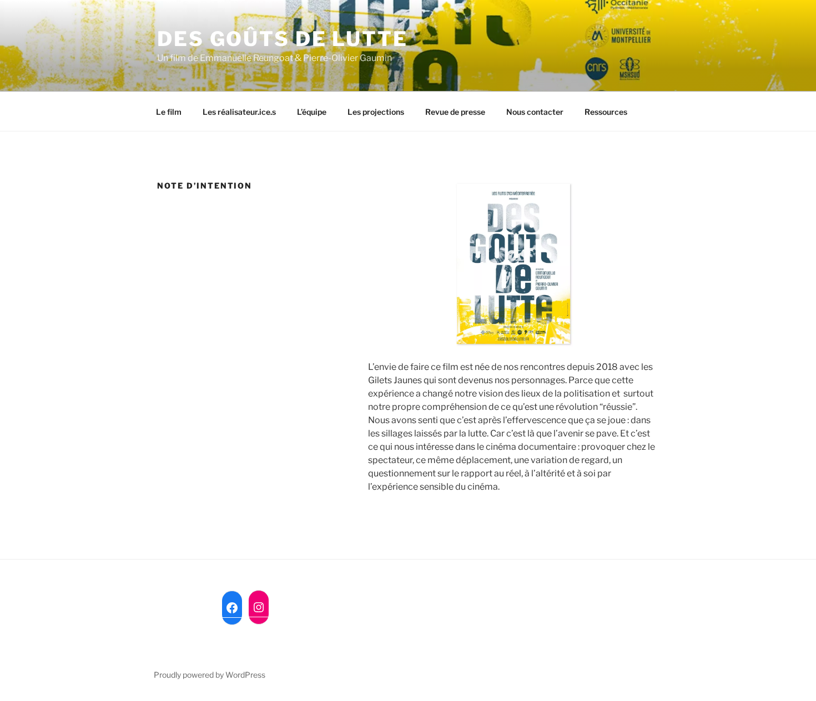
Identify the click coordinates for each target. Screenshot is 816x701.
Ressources (606, 111)
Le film (169, 111)
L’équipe (311, 111)
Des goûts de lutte (282, 39)
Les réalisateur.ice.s (239, 111)
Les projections (375, 111)
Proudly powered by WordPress (209, 674)
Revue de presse (455, 111)
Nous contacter (534, 111)
